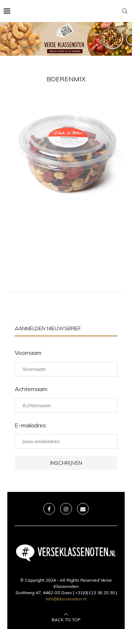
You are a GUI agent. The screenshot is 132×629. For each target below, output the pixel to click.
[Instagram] (66, 509)
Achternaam (31, 389)
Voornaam (28, 352)
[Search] (124, 11)
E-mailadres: (31, 425)
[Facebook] (49, 509)
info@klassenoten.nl (66, 599)
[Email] (83, 509)
